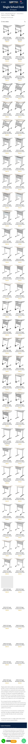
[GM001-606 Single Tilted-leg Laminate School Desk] (7, 472)
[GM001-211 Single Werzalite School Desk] (7, 216)
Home (2, 13)
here (6, 734)
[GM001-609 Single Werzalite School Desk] (20, 491)
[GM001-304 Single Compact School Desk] (7, 252)
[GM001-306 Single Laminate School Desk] (7, 270)
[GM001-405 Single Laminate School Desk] (7, 343)
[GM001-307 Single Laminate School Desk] (20, 270)
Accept (13, 741)
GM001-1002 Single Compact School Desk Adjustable (19, 38)
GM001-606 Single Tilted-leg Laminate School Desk (7, 480)
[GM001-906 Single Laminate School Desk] (7, 655)
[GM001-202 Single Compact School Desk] (20, 143)
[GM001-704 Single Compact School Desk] (20, 527)
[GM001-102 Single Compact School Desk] (20, 89)
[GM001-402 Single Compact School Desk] (20, 307)
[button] (24, 741)
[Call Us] (3, 741)
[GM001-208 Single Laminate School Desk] (20, 198)
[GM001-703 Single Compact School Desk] (7, 527)
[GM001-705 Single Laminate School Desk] (7, 546)
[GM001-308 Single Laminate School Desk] (7, 288)
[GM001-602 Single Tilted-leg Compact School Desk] (7, 434)
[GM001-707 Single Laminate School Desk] (7, 564)
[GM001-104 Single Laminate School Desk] (20, 107)
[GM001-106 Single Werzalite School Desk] (20, 125)
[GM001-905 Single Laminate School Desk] (20, 636)
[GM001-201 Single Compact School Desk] (7, 143)
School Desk (20, 13)
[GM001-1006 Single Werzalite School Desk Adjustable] (20, 69)
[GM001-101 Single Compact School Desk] (7, 89)
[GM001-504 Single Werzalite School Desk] (7, 416)
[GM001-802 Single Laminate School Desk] (20, 582)
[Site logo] (13, 2)
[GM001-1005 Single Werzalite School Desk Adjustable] (7, 69)
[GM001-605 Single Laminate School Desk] (20, 453)
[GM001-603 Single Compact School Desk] (20, 434)
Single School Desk (5, 15)
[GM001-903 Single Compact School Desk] (20, 618)
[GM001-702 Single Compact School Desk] (20, 509)
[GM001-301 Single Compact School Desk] (20, 216)
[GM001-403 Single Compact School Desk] (7, 325)
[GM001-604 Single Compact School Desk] (7, 453)
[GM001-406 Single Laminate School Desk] (20, 343)
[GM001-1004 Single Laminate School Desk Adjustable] (20, 50)
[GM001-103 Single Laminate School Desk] (7, 107)
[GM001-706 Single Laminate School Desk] (20, 546)
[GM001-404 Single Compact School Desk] (20, 325)
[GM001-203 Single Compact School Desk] (7, 161)
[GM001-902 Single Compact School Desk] (7, 618)
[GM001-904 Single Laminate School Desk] (7, 636)
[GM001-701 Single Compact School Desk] (7, 509)
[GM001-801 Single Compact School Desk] (7, 582)
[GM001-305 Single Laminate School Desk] (20, 252)
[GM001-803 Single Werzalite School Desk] (7, 600)
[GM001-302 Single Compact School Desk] (7, 234)
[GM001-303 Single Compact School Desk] (20, 234)
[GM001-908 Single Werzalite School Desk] (7, 673)
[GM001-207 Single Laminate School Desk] (7, 198)
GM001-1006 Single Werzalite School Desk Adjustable (20, 77)
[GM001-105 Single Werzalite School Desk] (7, 125)
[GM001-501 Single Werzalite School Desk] (20, 379)
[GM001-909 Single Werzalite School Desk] (20, 673)
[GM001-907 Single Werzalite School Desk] (20, 655)
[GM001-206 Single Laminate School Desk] (20, 179)
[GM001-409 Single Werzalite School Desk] (7, 379)
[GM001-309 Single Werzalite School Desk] (20, 288)
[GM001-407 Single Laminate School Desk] (7, 361)
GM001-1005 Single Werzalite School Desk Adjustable (7, 77)
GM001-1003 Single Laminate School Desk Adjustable (7, 58)
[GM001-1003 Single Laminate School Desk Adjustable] (7, 50)
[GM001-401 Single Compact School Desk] (7, 307)
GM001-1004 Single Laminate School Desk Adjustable (19, 58)
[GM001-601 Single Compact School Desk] (20, 416)
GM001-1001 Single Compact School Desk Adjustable (7, 38)
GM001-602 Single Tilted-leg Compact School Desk (7, 442)
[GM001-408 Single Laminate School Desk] (20, 361)
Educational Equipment (10, 13)
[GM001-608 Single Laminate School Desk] (7, 491)
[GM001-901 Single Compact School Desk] (20, 600)
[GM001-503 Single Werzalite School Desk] (20, 398)
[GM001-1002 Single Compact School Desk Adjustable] (20, 30)
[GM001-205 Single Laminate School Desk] (7, 179)
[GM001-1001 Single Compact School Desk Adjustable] (7, 30)
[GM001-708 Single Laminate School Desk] (20, 564)
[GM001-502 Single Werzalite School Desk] (7, 398)
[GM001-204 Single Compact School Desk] (20, 161)
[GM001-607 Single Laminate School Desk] (20, 472)
